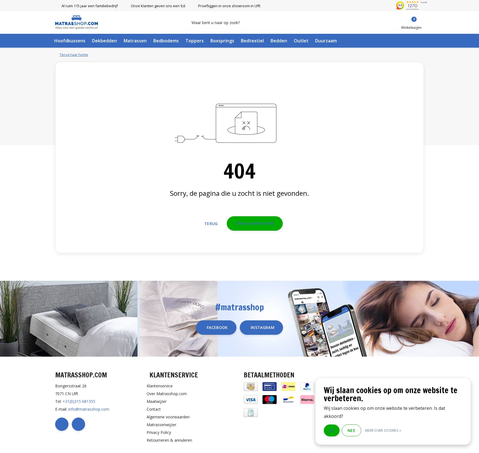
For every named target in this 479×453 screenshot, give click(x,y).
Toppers (194, 41)
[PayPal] (307, 386)
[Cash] (251, 386)
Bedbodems (166, 41)
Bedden (279, 41)
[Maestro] (270, 399)
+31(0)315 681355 (79, 401)
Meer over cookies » (383, 430)
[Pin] (270, 386)
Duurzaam (326, 41)
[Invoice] (251, 412)
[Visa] (251, 399)
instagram (262, 327)
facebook (217, 327)
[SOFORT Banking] (307, 399)
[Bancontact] (288, 399)
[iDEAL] (288, 386)
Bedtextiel (252, 41)
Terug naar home (254, 223)
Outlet (301, 41)
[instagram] (78, 424)
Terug (211, 223)
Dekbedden (104, 41)
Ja (332, 430)
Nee (351, 430)
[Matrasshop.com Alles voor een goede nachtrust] (76, 22)
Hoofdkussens (69, 41)
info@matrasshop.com (88, 409)
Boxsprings (222, 41)
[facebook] (61, 424)
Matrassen (135, 41)
